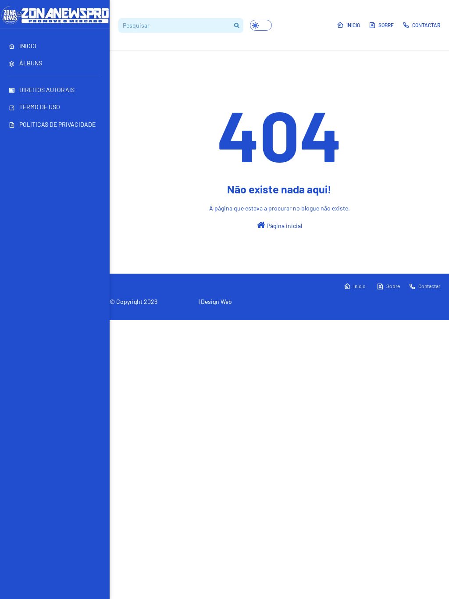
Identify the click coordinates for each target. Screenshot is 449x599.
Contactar (426, 25)
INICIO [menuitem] (27, 46)
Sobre (386, 25)
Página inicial (283, 225)
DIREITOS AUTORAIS (47, 89)
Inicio (353, 25)
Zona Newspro (178, 301)
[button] (261, 25)
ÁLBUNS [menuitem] (30, 63)
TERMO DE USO (39, 107)
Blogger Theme (169, 313)
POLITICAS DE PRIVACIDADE (57, 124)
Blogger (230, 313)
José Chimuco (252, 301)
